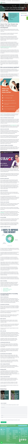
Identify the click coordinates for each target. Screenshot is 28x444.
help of (3, 114)
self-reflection (2, 212)
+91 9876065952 (25, 436)
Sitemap (14, 443)
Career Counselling (5, 288)
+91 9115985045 (22, 436)
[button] (25, 2)
